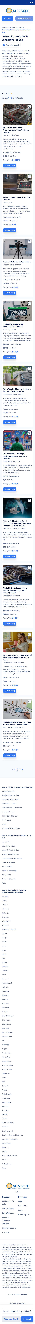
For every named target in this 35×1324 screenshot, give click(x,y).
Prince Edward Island (9, 1156)
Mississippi (5, 995)
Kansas (4, 962)
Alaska (4, 901)
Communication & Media (10, 799)
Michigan (5, 987)
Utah (3, 1082)
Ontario (4, 1151)
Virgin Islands (6, 1094)
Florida (4, 934)
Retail (4, 824)
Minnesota (5, 991)
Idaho (4, 946)
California (5, 913)
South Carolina (7, 1065)
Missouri (5, 999)
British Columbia (8, 1123)
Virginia (4, 1090)
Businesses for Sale (15, 27)
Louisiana (5, 971)
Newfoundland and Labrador (12, 1135)
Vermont (5, 1086)
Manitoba (5, 1127)
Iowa (3, 958)
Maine (4, 975)
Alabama (5, 896)
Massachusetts (7, 983)
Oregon (4, 1049)
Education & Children (9, 804)
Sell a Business (8, 1209)
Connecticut (6, 921)
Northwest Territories (9, 1139)
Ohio (3, 1041)
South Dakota (7, 1069)
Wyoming (5, 1111)
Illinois (4, 950)
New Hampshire (8, 1016)
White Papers (23, 1215)
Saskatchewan (7, 1164)
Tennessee (6, 1073)
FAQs (20, 1210)
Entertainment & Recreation (12, 808)
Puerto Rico (6, 1057)
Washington (6, 1098)
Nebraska (5, 1008)
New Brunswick (7, 1131)
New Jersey (6, 1020)
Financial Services (8, 812)
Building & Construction (10, 854)
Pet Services (6, 820)
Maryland (5, 979)
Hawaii (4, 942)
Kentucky (5, 966)
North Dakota (7, 1036)
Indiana (4, 954)
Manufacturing (7, 866)
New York (5, 1028)
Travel (4, 883)
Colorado (5, 917)
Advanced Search (11, 1319)
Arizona (4, 905)
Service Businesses (9, 879)
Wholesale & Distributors (11, 828)
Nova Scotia (6, 1143)
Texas (4, 1078)
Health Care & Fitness (10, 816)
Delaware (5, 925)
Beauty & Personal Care (10, 795)
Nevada (4, 1012)
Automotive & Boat (8, 791)
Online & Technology (9, 871)
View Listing (10, 165)
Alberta (4, 1119)
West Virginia (6, 1102)
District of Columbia (9, 929)
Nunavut (5, 1147)
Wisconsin (5, 1106)
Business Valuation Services (6, 1221)
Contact (5, 1232)
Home (4, 27)
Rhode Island (6, 1061)
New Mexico (6, 1024)
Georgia (4, 938)
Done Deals (22, 1206)
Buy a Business (8, 1213)
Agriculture (6, 842)
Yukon (4, 1168)
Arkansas (5, 909)
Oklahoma (5, 1045)
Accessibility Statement (17, 1303)
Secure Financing (9, 1228)
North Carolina (7, 1032)
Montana (5, 1003)
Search (5, 1311)
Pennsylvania (6, 1053)
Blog (20, 1201)
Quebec (4, 1160)
